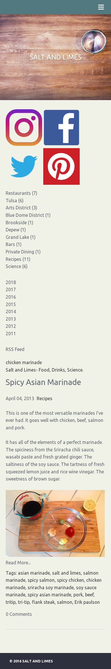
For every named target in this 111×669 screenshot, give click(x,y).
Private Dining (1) (23, 251)
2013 (11, 318)
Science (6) (17, 266)
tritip (11, 602)
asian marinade (34, 572)
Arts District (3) (21, 207)
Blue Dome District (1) (28, 215)
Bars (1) (14, 244)
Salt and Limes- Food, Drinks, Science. (44, 369)
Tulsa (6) (15, 200)
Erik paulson (87, 602)
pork (78, 594)
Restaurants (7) (21, 193)
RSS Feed (15, 349)
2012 (11, 326)
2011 (11, 333)
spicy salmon (41, 580)
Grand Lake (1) (21, 237)
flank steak (43, 602)
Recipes (44, 398)
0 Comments (19, 614)
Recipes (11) (18, 259)
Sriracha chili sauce (73, 449)
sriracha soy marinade (51, 587)
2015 (11, 304)
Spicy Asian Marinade (43, 382)
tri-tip (24, 602)
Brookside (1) (19, 222)
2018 (11, 282)
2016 (11, 296)
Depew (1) (16, 229)
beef (89, 594)
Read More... (18, 562)
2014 (11, 311)
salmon (64, 602)
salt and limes (66, 572)
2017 (11, 289)
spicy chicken (70, 580)
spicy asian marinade (49, 594)
